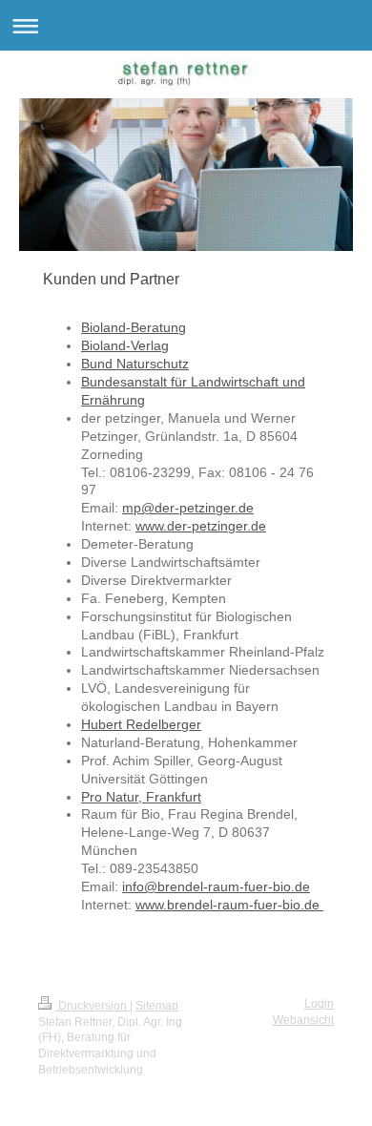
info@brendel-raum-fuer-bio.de (216, 886)
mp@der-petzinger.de (188, 507)
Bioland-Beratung (133, 327)
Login (319, 1004)
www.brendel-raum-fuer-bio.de (229, 904)
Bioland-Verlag (125, 345)
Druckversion (92, 1005)
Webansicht (303, 1020)
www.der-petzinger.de (200, 525)
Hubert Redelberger (141, 724)
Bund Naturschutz (135, 363)
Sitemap (156, 1005)
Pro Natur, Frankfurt (141, 796)
